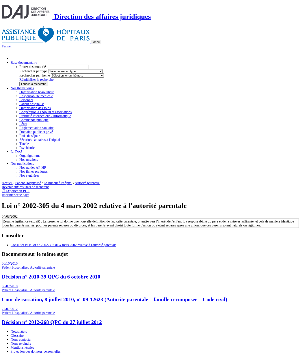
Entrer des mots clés (33, 67)
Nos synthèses (29, 175)
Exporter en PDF (17, 191)
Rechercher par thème (34, 75)
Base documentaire (24, 62)
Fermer (7, 46)
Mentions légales (22, 347)
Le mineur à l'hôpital (58, 183)
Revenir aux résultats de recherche (25, 187)
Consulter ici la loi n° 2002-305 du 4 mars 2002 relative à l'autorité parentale (63, 245)
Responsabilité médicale (36, 96)
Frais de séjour (29, 136)
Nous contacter (21, 339)
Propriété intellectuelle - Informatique (45, 116)
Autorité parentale (87, 183)
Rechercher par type (33, 71)
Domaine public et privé (36, 132)
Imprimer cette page (15, 195)
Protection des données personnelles (36, 351)
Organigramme (29, 155)
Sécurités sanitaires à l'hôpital (39, 140)
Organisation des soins (35, 108)
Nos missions (28, 159)
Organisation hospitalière (36, 92)
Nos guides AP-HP (32, 167)
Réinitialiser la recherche (36, 79)
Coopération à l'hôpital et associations (45, 112)
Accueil (7, 183)
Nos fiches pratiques (33, 171)
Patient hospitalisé (31, 104)
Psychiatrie (27, 148)
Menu (96, 42)
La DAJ (16, 151)
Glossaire (17, 335)
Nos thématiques (22, 88)
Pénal (23, 124)
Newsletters (19, 331)
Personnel (26, 100)
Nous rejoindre (21, 343)
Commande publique (33, 120)
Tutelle (24, 144)
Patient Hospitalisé (28, 183)
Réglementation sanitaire (36, 128)
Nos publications (22, 163)
